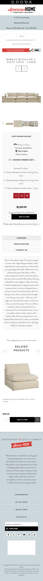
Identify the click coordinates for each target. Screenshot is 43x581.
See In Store (23, 151)
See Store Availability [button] (23, 147)
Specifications (21, 244)
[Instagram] (29, 534)
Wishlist (21, 2)
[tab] (21, 238)
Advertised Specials (21, 22)
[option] (9, 124)
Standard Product (21, 168)
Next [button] (39, 124)
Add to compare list (21, 195)
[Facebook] (8, 534)
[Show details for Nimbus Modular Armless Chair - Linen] (21, 377)
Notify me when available (21, 136)
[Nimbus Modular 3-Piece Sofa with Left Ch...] (24, 68)
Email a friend (27, 195)
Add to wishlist (16, 195)
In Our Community (21, 17)
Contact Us (21, 250)
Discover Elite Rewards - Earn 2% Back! (21, 27)
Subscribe (13, 529)
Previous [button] (3, 124)
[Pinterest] (19, 534)
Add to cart (24, 217)
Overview (21, 238)
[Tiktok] (35, 534)
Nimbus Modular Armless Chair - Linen (22, 188)
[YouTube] (24, 534)
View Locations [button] (21, 154)
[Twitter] (13, 534)
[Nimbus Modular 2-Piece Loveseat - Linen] (19, 68)
